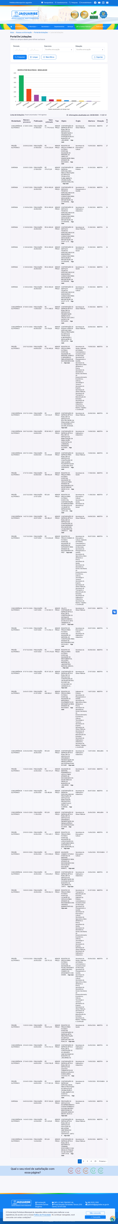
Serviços (70, 26)
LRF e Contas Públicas (83, 26)
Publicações (100, 26)
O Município (32, 26)
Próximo (102, 1161)
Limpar (35, 57)
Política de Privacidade (42, 1215)
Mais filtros (50, 57)
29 (95, 1161)
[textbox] (59, 49)
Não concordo (95, 1213)
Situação (78, 46)
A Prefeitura (19, 26)
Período (16, 46)
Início (12, 32)
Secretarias (45, 26)
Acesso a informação (24, 32)
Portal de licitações (41, 32)
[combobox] (59, 49)
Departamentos (59, 26)
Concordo (96, 1217)
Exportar (99, 57)
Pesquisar (21, 57)
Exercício (48, 46)
